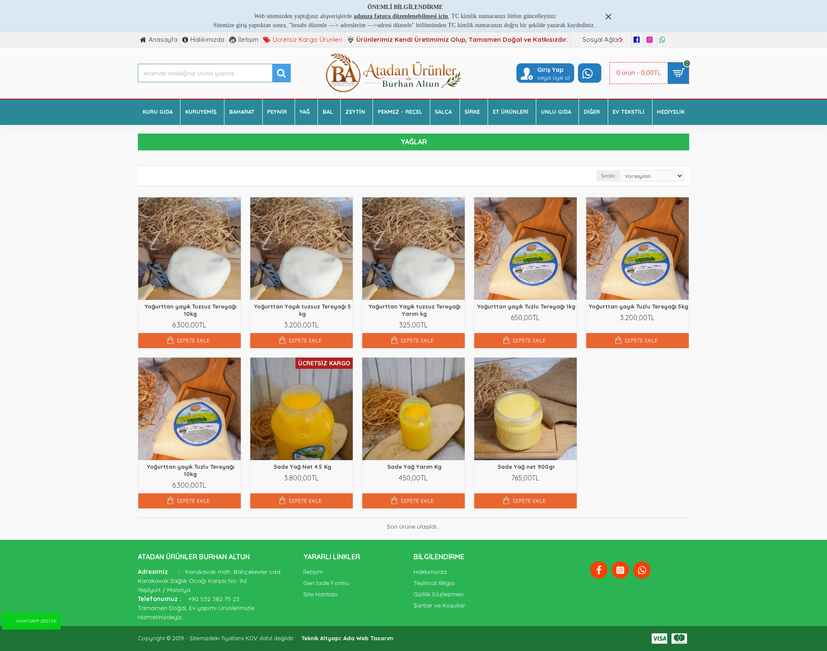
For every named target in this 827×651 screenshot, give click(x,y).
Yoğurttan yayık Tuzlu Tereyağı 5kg (638, 306)
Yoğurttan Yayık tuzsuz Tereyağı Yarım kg (414, 310)
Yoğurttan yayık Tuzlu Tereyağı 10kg (190, 470)
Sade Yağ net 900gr (526, 466)
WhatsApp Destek (36, 621)
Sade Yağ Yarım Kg (414, 466)
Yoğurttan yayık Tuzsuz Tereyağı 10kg (190, 310)
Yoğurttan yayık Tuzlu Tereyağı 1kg (526, 306)
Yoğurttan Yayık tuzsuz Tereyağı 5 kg (302, 310)
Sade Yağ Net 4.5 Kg (302, 466)
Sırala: (608, 175)
